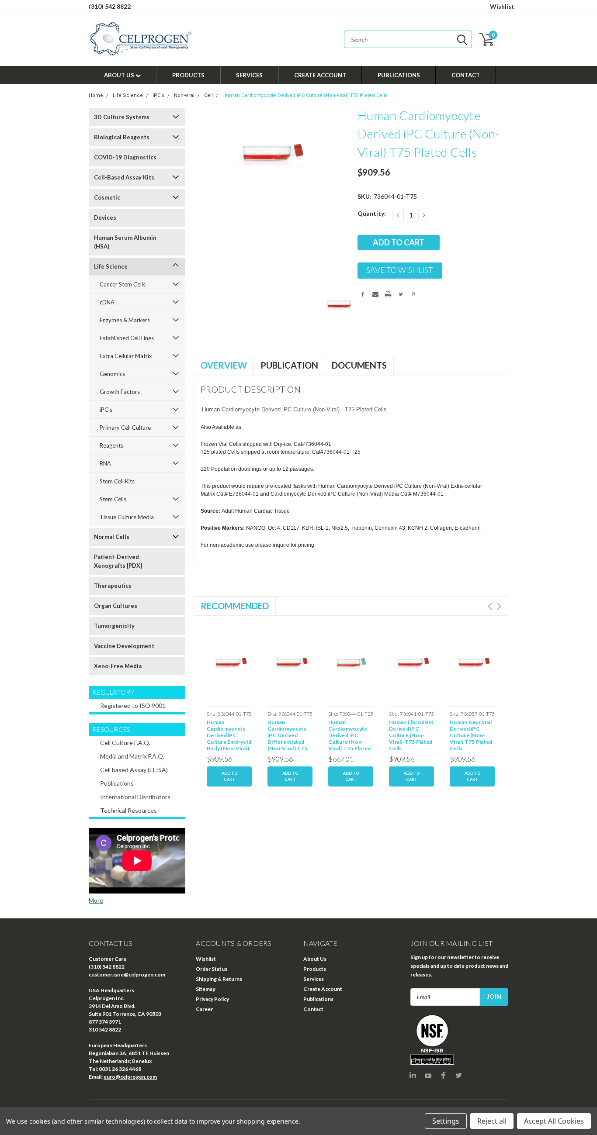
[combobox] (408, 39)
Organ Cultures (115, 605)
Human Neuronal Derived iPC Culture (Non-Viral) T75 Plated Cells (471, 735)
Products (188, 75)
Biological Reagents (121, 137)
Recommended (235, 605)
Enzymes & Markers (125, 320)
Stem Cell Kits (117, 481)
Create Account (320, 75)
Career (204, 1009)
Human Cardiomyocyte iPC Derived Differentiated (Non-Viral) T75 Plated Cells (287, 736)
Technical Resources (128, 810)
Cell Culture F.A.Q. (125, 742)
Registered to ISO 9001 (133, 705)
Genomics (112, 373)
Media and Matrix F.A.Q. (132, 756)
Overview (224, 365)
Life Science (128, 95)
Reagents (111, 445)
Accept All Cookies (554, 1121)
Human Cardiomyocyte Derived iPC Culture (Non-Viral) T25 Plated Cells (349, 736)
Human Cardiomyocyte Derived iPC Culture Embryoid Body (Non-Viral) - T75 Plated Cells (229, 736)
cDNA (107, 302)
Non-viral (184, 95)
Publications (399, 75)
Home (96, 95)
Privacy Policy (212, 999)
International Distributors (135, 796)
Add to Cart (229, 776)
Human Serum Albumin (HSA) (125, 242)
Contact (465, 75)
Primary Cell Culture (125, 427)
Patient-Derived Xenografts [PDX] (118, 561)
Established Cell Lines (127, 338)
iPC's (158, 95)
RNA (105, 463)
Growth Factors (120, 391)
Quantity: (372, 213)
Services (249, 75)
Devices (105, 217)
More (96, 900)
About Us (119, 75)
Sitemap (205, 989)
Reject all (492, 1121)
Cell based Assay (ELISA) (134, 769)
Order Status (211, 969)
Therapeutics (113, 585)
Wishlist (502, 6)
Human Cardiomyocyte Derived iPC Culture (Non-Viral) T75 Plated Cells (305, 95)
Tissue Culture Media (127, 517)
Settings (445, 1121)
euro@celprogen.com (130, 1076)
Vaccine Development (124, 645)
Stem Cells (113, 499)
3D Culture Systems (121, 117)
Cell (208, 95)
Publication (289, 365)
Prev (490, 606)
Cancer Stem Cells (123, 284)
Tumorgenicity (114, 625)
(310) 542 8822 (110, 6)
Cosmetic (107, 197)
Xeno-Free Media (118, 665)
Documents (359, 365)
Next (499, 606)
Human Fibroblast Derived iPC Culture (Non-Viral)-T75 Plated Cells (411, 735)
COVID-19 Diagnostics (125, 157)
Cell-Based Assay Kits (124, 177)
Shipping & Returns (219, 979)
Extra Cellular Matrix (126, 355)
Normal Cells (111, 536)
